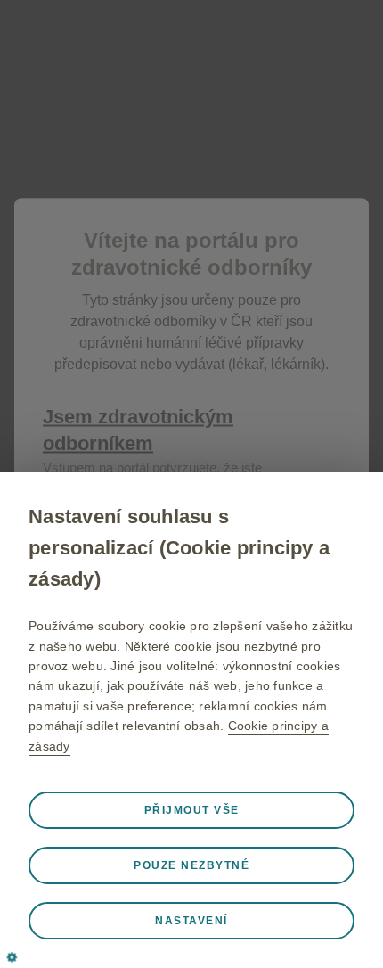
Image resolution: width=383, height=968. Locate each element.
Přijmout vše (192, 810)
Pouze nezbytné (191, 865)
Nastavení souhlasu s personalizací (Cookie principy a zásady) (179, 547)
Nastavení (191, 921)
